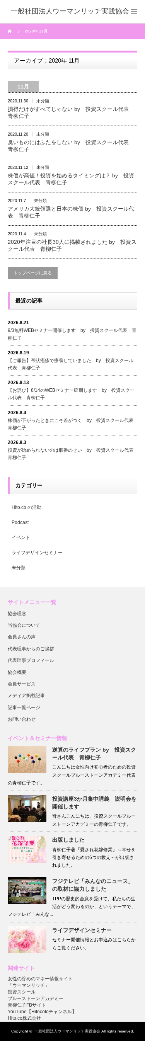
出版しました (68, 840)
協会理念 (17, 613)
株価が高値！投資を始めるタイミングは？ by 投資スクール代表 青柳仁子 (71, 178)
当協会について (24, 625)
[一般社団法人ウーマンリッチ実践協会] (70, 11)
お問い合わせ (22, 719)
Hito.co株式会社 (24, 1018)
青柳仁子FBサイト (27, 1005)
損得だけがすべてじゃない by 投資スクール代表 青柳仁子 (71, 112)
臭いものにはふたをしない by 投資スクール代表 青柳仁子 (71, 145)
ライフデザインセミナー (37, 552)
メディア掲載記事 (26, 695)
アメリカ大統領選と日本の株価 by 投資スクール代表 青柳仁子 (71, 212)
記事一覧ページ (24, 707)
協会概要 (17, 672)
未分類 (42, 101)
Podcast (20, 522)
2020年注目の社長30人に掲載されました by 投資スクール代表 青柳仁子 (72, 245)
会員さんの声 (22, 637)
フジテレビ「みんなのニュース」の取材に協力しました (92, 885)
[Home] (11, 31)
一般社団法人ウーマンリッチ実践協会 (67, 1031)
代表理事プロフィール (31, 660)
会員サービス (22, 684)
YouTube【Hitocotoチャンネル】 (42, 1011)
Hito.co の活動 (26, 507)
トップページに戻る (33, 272)
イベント (21, 537)
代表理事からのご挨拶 (31, 648)
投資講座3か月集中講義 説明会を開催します (94, 803)
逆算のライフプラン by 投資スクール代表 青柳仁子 (94, 753)
